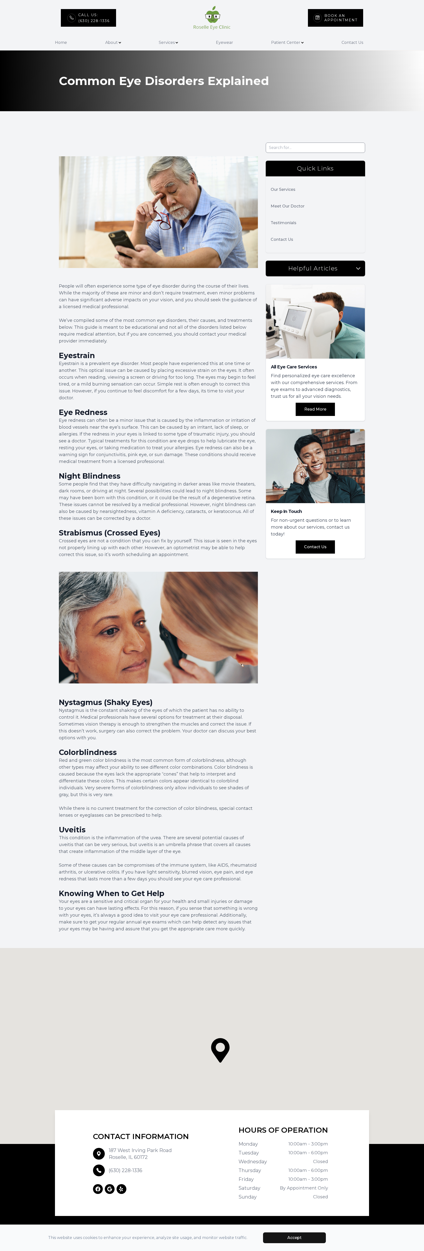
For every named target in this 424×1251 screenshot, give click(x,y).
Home (61, 42)
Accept (294, 1237)
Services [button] (167, 42)
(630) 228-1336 (125, 1170)
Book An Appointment (341, 17)
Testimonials (283, 222)
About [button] (111, 42)
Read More (315, 409)
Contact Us (352, 42)
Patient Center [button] (285, 42)
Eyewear (224, 42)
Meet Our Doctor (288, 206)
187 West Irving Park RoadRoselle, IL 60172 (140, 1153)
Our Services (283, 189)
